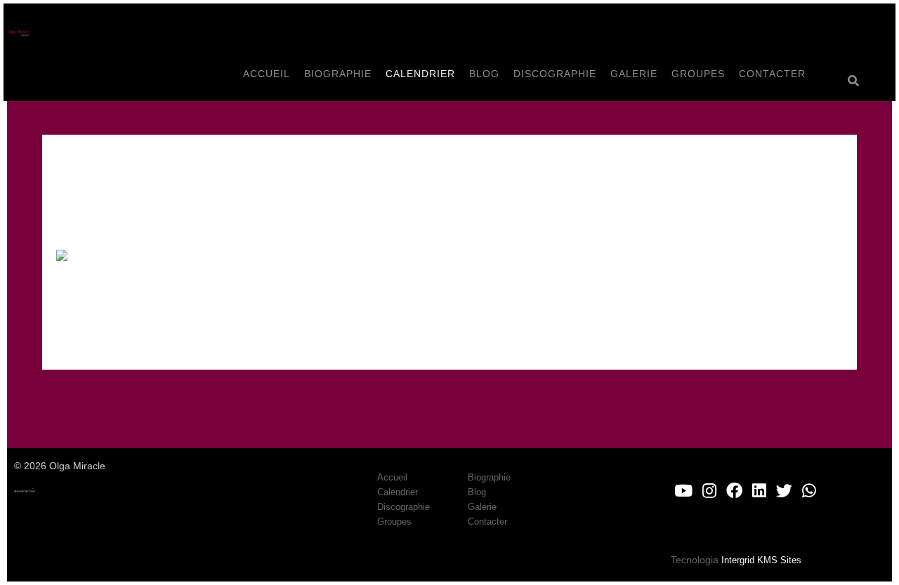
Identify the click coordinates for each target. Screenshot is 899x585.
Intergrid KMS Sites (761, 560)
